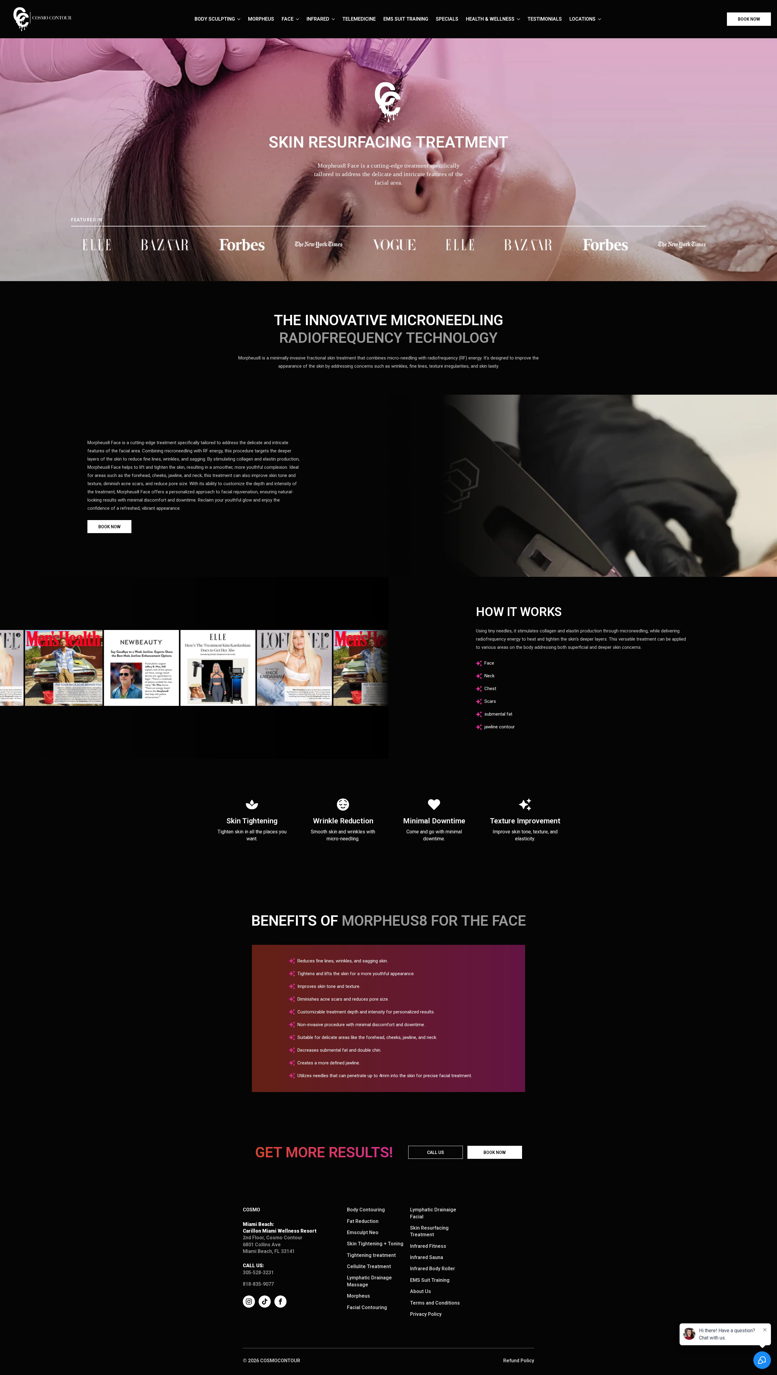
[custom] (265, 1301)
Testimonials (545, 19)
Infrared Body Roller (432, 1268)
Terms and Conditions (435, 1303)
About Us (420, 1291)
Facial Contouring (367, 1307)
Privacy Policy (426, 1314)
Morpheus (261, 19)
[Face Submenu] (299, 19)
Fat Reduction (362, 1221)
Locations (582, 19)
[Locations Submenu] (601, 19)
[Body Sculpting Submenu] (240, 19)
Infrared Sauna (426, 1257)
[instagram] (249, 1301)
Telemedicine (359, 19)
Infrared (318, 19)
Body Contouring (366, 1210)
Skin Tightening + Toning (375, 1244)
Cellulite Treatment (369, 1266)
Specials (447, 19)
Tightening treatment (371, 1255)
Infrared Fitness (428, 1246)
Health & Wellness (490, 19)
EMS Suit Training (405, 19)
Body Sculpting (215, 19)
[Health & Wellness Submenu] (520, 19)
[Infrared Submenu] (335, 19)
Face (287, 19)
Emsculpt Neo (362, 1232)
